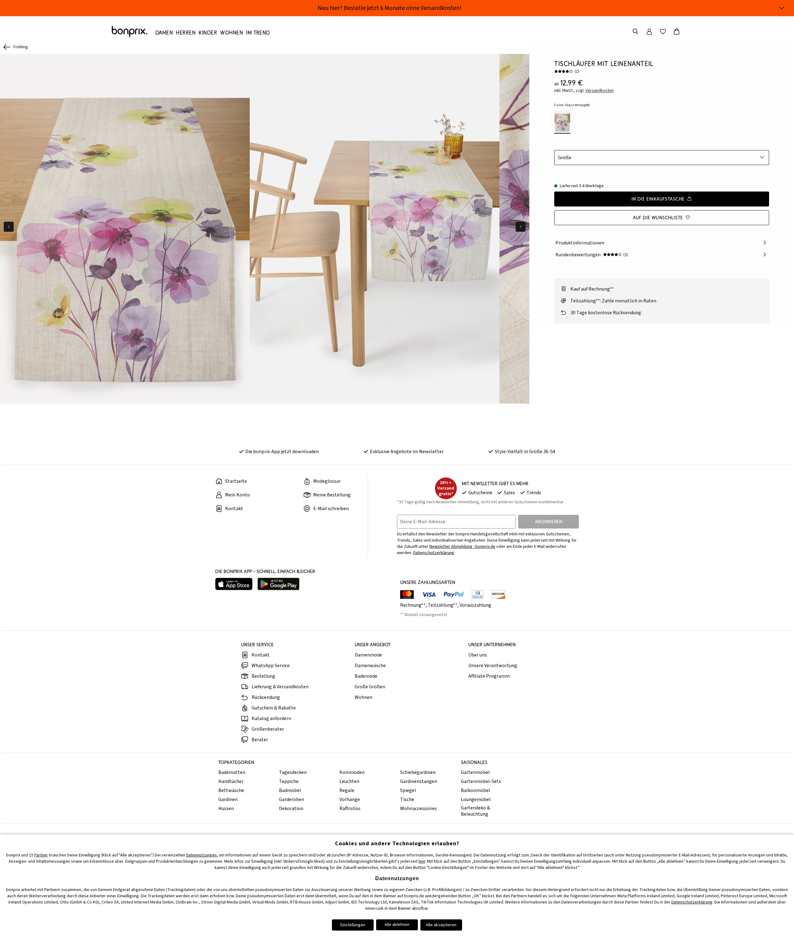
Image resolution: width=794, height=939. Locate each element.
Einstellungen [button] (352, 925)
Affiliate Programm (489, 676)
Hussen (226, 808)
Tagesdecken (293, 772)
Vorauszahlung (475, 605)
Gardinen (228, 799)
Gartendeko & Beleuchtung (475, 811)
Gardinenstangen (418, 781)
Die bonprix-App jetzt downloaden (282, 451)
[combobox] (662, 157)
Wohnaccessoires (418, 808)
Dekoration (291, 808)
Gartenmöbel (475, 772)
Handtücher (230, 781)
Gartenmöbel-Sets (481, 781)
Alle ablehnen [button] (397, 925)
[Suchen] (635, 31)
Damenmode (368, 655)
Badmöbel (290, 790)
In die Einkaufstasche (658, 199)
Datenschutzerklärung (433, 553)
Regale (346, 790)
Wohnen (363, 697)
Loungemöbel (476, 799)
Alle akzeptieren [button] (441, 925)
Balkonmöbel (475, 790)
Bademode (366, 676)
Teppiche (289, 781)
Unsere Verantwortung (492, 665)
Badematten (231, 772)
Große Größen (370, 687)
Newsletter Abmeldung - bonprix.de (462, 546)
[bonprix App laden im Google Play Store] (279, 584)
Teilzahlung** (442, 605)
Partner (41, 855)
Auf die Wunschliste (658, 217)
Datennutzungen (201, 855)
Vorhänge (349, 799)
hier (421, 861)
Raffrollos (350, 808)
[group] (125, 229)
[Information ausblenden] (782, 8)
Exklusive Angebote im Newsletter (407, 451)
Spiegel (408, 790)
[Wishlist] (663, 31)
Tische (407, 799)
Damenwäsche (370, 665)
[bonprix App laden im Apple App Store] (234, 584)
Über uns (477, 655)
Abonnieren (548, 521)
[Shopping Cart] (676, 31)
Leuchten (349, 781)
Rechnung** (413, 605)
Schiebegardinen (418, 772)
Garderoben (291, 799)
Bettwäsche (231, 790)
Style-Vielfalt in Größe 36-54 (525, 451)
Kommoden (352, 772)
